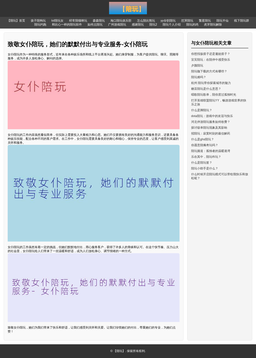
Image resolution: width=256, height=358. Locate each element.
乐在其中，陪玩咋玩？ (206, 156)
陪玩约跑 (40, 24)
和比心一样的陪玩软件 (67, 24)
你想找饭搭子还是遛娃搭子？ (210, 53)
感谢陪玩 (138, 24)
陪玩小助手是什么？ (204, 168)
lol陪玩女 (57, 20)
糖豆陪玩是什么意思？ (206, 88)
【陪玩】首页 (16, 20)
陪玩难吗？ (198, 77)
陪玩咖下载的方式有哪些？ (209, 71)
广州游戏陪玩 (117, 24)
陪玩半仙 (222, 20)
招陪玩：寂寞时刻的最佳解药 (210, 133)
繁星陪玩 (205, 20)
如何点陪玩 (95, 24)
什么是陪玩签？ (201, 162)
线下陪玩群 (241, 20)
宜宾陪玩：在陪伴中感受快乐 (210, 59)
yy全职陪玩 (168, 20)
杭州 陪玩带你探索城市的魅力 (211, 83)
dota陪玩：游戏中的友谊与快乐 (212, 116)
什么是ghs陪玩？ (202, 139)
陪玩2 (153, 24)
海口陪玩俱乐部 (120, 20)
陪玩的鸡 (192, 24)
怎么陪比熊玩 (146, 20)
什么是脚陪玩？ (201, 110)
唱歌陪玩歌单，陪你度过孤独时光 (213, 94)
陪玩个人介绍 (172, 24)
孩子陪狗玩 (38, 20)
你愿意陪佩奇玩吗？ (204, 145)
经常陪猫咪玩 (78, 20)
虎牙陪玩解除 (213, 24)
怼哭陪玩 (187, 20)
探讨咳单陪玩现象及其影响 (209, 127)
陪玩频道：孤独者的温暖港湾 (210, 151)
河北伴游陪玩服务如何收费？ (210, 121)
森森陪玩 (99, 20)
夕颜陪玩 (197, 65)
